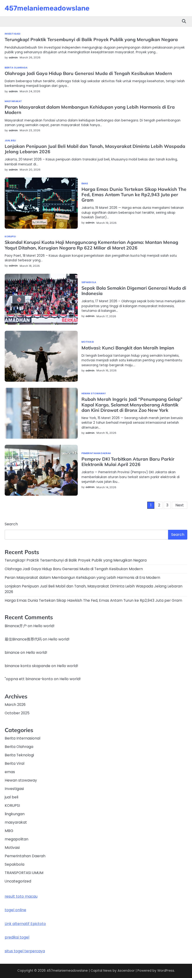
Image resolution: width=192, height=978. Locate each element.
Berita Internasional (22, 738)
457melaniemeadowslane (47, 8)
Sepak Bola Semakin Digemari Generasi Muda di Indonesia (133, 290)
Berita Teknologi (19, 755)
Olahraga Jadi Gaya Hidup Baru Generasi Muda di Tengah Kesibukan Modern (88, 73)
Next (179, 505)
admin (13, 57)
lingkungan (15, 813)
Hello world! (44, 625)
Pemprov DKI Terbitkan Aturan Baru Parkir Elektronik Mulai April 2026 (127, 461)
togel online (15, 909)
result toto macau (21, 896)
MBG (9, 830)
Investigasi (12, 34)
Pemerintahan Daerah (96, 453)
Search (11, 524)
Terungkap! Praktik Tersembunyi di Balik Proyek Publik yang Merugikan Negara (91, 39)
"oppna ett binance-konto (29, 678)
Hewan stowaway (93, 393)
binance (12, 652)
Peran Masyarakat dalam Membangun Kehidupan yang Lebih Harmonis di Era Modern (90, 109)
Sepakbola (88, 282)
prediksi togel (17, 937)
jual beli (10, 140)
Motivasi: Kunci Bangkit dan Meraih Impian (127, 348)
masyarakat (13, 101)
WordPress (165, 970)
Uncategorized (18, 881)
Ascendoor (126, 970)
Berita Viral (14, 763)
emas (84, 183)
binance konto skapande (27, 665)
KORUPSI (10, 236)
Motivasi (87, 342)
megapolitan (16, 839)
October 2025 (17, 713)
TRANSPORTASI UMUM (24, 872)
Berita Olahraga (16, 68)
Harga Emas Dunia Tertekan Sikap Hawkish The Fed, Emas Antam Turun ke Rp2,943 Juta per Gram (133, 194)
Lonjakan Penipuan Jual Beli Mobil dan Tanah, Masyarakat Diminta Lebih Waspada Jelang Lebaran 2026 (95, 148)
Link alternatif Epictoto (25, 923)
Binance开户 (16, 625)
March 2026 (15, 704)
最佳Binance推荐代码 (23, 639)
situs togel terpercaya (25, 951)
